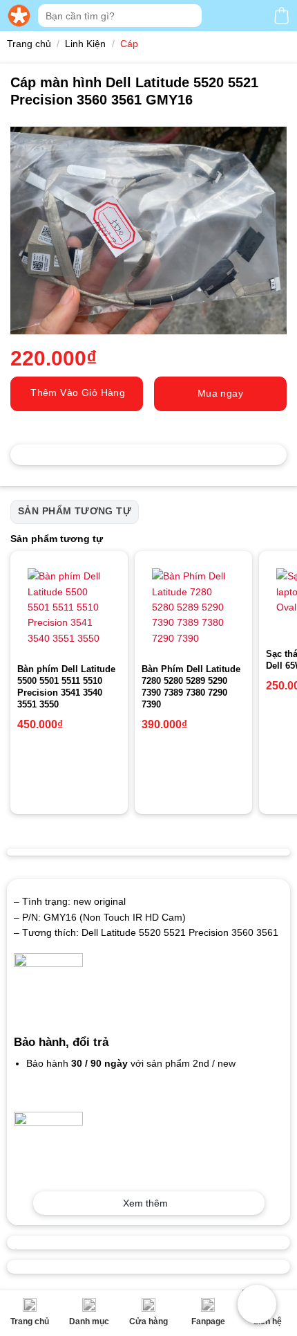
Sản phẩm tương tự (74, 510)
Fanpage (208, 1321)
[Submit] (190, 15)
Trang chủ (29, 1321)
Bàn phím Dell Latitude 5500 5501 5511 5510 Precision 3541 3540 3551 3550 (66, 687)
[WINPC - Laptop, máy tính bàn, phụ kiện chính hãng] (19, 15)
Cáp (129, 43)
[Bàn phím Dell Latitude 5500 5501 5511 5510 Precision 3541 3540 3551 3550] (69, 607)
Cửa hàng (148, 1321)
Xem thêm (145, 1203)
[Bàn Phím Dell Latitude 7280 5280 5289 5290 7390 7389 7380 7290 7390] (193, 607)
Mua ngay (220, 393)
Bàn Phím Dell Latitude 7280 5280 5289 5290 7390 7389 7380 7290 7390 (191, 687)
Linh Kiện (85, 43)
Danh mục (89, 1321)
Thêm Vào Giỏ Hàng (77, 392)
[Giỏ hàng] (281, 15)
